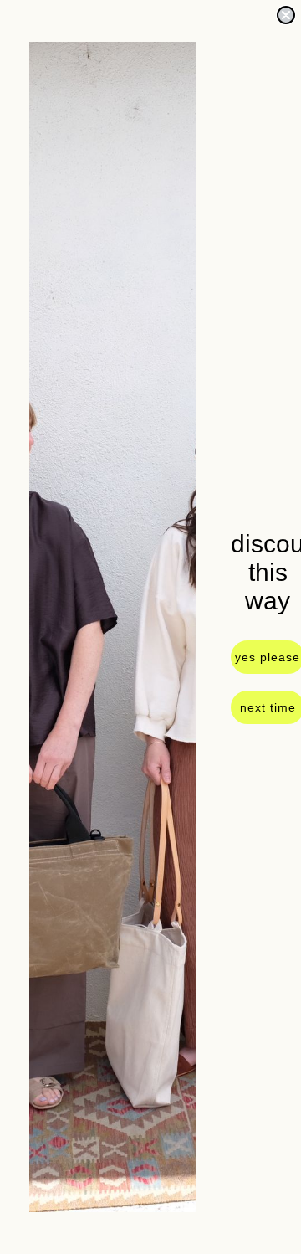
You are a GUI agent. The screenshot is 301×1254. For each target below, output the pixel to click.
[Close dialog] (286, 15)
